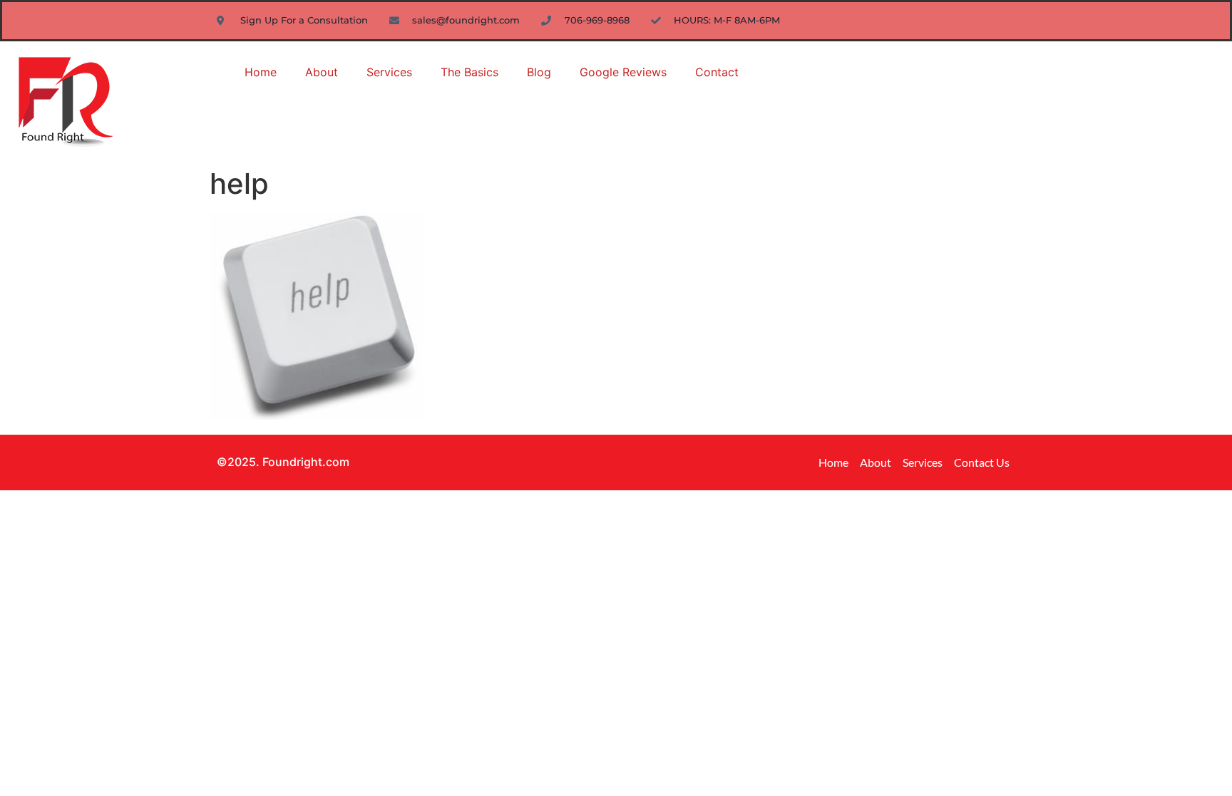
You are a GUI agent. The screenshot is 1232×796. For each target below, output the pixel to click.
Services (389, 72)
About (321, 72)
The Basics (469, 72)
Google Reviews (623, 72)
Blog (539, 72)
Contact (717, 72)
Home (261, 72)
